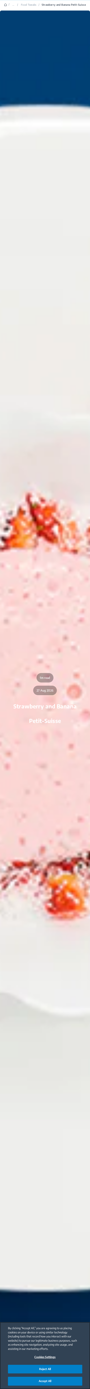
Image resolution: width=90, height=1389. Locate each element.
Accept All (45, 1381)
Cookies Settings (44, 1357)
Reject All (45, 1369)
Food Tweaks (29, 4)
